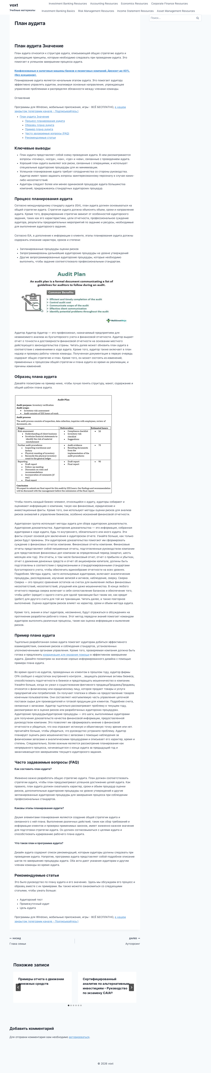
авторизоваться (79, 1037)
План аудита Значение (34, 116)
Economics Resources (134, 3)
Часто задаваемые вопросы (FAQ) (47, 133)
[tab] (68, 1005)
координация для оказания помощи (66, 654)
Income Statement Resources (135, 10)
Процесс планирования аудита (45, 120)
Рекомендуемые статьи (40, 137)
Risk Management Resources (96, 10)
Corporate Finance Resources (169, 3)
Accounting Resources (104, 3)
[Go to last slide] (18, 987)
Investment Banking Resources (68, 3)
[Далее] (131, 987)
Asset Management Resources (176, 10)
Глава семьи (18, 941)
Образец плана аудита (39, 125)
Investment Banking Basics (58, 10)
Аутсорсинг (132, 941)
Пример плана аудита (39, 129)
